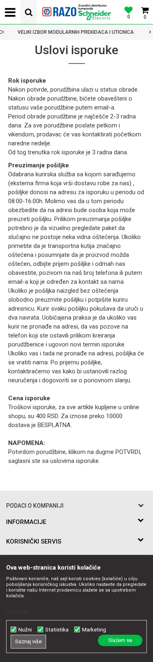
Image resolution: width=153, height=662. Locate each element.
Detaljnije (18, 611)
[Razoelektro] (76, 12)
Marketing (94, 630)
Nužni (25, 630)
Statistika (57, 630)
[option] (76, 32)
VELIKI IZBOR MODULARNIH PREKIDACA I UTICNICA (76, 32)
